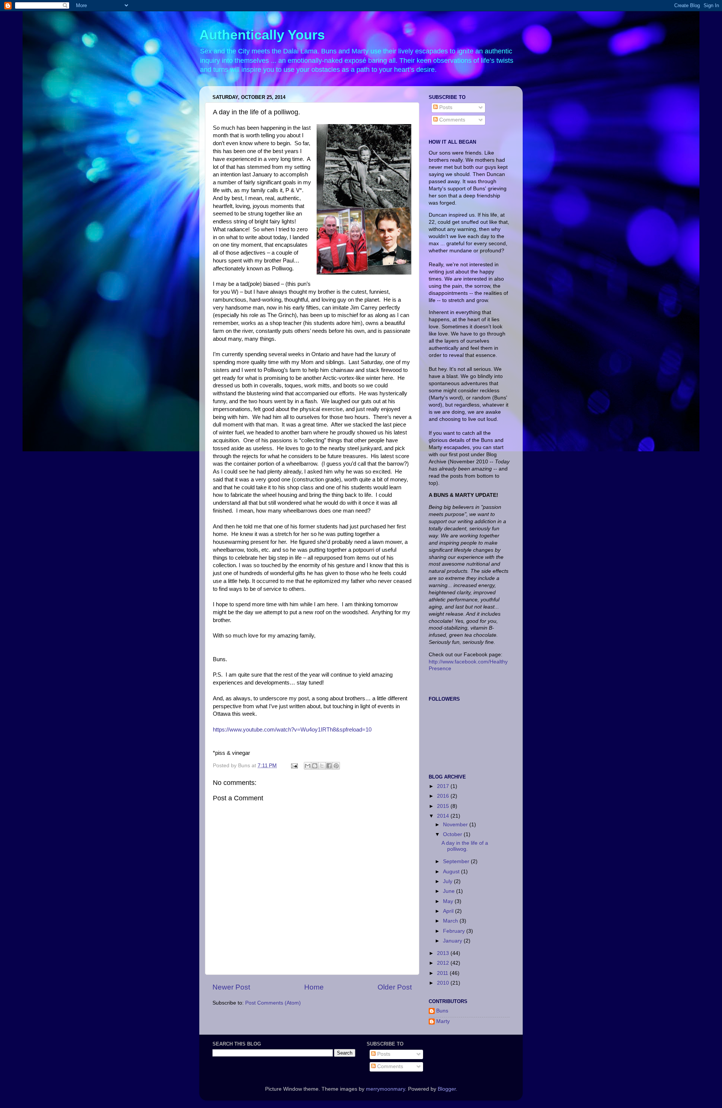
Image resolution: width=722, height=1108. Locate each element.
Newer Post (231, 987)
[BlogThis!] (315, 766)
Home (314, 987)
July (448, 881)
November (456, 824)
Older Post (395, 987)
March (451, 921)
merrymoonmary (385, 1089)
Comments (451, 120)
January (453, 941)
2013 (443, 953)
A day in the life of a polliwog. (464, 846)
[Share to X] (322, 766)
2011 (443, 973)
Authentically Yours (262, 34)
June (449, 891)
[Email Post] (293, 765)
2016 (443, 796)
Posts (445, 107)
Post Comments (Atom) (273, 1003)
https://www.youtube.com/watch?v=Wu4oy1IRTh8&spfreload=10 (292, 730)
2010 (443, 983)
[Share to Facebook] (329, 766)
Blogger (447, 1089)
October (453, 834)
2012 (443, 963)
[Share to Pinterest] (336, 766)
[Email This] (307, 766)
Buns (442, 1011)
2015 (443, 806)
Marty (443, 1021)
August (452, 871)
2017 (443, 786)
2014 (443, 816)
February (454, 931)
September (457, 861)
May (449, 901)
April (449, 911)
